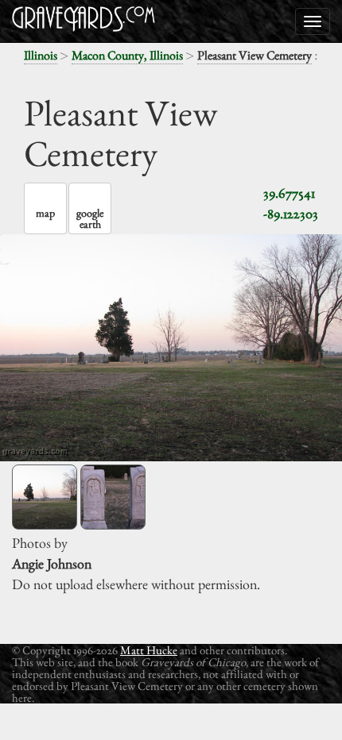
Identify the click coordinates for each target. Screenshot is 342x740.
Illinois (40, 55)
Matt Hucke (148, 649)
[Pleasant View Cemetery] (44, 497)
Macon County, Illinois (127, 55)
